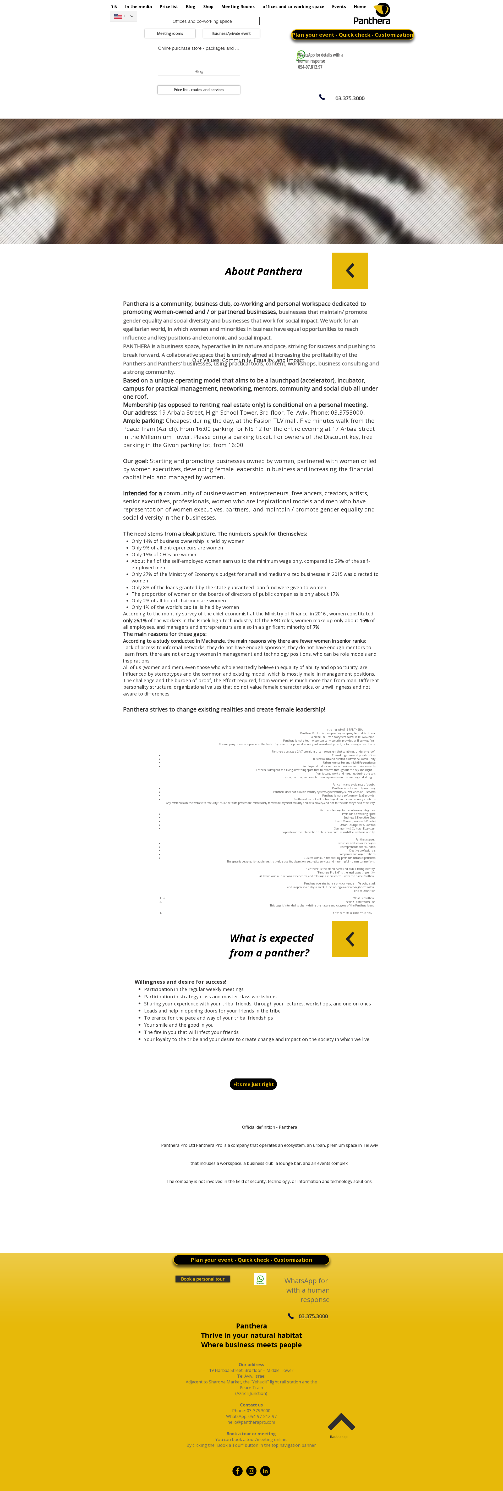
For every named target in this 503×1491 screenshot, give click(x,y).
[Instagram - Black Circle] (251, 1471)
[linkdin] (265, 1471)
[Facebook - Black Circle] (237, 1471)
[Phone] (322, 97)
